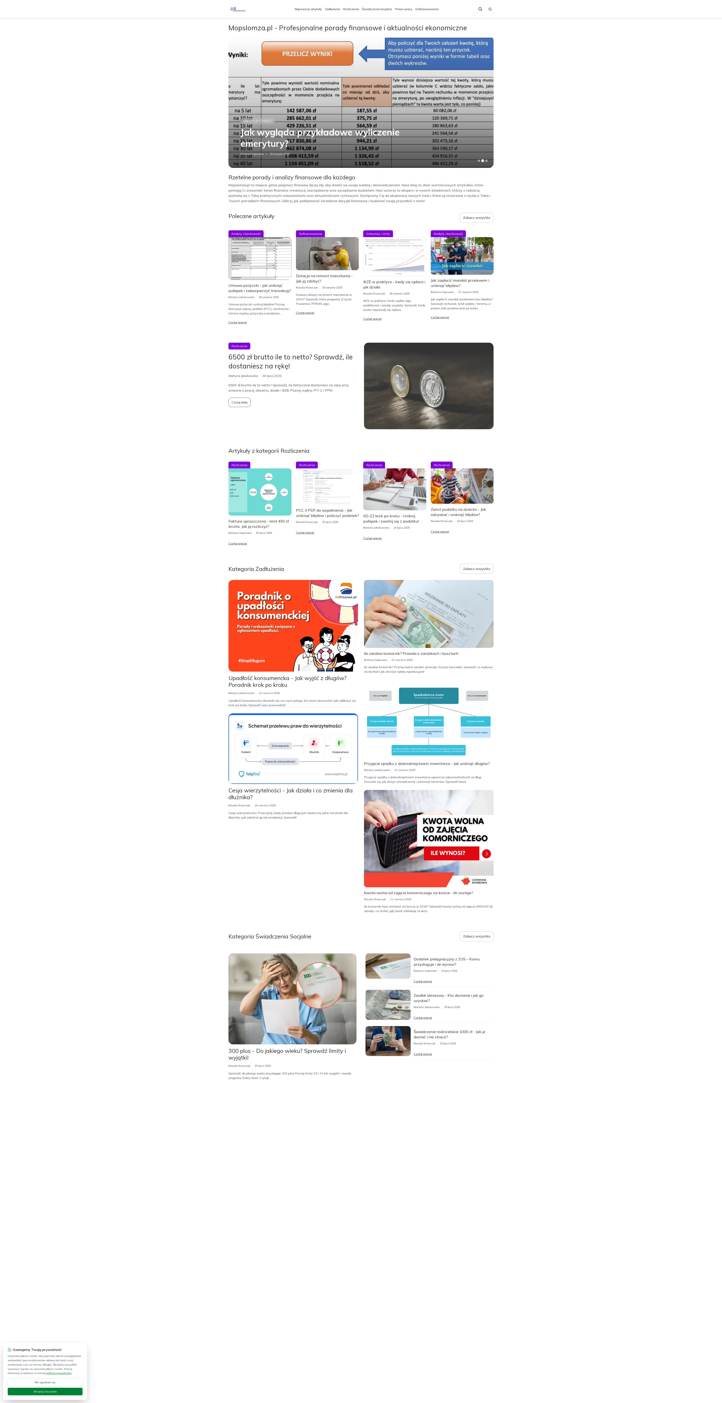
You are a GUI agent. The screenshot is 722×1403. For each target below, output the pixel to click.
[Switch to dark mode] (490, 9)
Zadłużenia (332, 9)
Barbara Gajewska (252, 154)
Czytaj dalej (239, 402)
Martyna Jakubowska (241, 297)
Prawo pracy (403, 9)
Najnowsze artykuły (308, 9)
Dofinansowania (426, 9)
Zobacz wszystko (476, 217)
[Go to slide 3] (486, 160)
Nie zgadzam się (45, 1382)
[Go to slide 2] (483, 161)
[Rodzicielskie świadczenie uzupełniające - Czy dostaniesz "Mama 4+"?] (361, 102)
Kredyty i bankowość (246, 234)
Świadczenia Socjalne (377, 9)
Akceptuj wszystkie (45, 1391)
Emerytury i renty (378, 234)
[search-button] (480, 9)
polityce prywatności (58, 1373)
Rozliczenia (351, 9)
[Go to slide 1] (479, 161)
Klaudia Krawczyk (307, 287)
